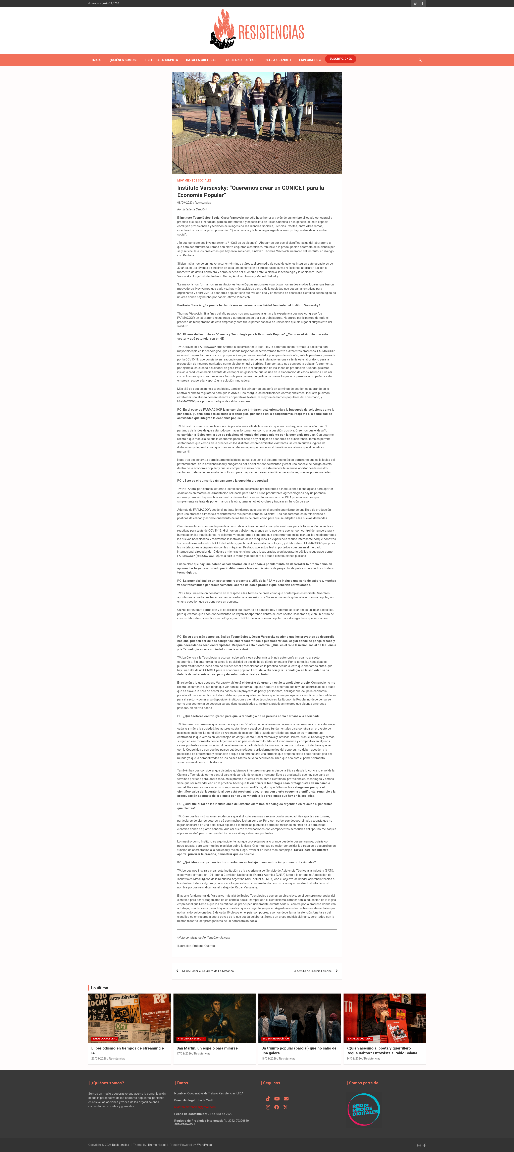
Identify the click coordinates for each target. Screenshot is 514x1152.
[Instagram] (268, 1107)
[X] (285, 1107)
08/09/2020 (185, 202)
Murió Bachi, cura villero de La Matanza (208, 971)
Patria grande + (278, 60)
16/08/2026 (269, 1058)
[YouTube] (277, 1099)
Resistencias (203, 202)
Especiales (308, 60)
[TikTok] (268, 1099)
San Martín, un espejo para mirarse (207, 1048)
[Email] (286, 1099)
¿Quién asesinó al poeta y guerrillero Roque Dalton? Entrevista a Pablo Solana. (382, 1051)
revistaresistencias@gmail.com (195, 1107)
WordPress (204, 1145)
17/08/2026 (184, 1053)
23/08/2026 (99, 1058)
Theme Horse (157, 1145)
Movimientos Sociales (194, 180)
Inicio (96, 60)
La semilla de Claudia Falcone (312, 971)
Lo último (99, 988)
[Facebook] (276, 1107)
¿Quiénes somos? (123, 60)
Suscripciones (340, 58)
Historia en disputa (161, 60)
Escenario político (240, 60)
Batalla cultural (201, 60)
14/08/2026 (354, 1058)
